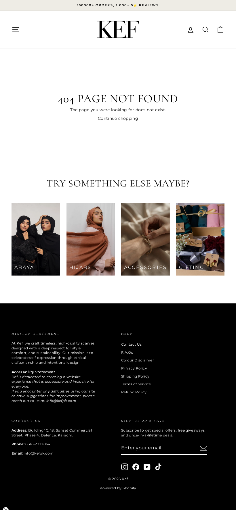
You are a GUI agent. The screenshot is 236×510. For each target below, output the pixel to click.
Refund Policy (134, 392)
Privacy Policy (134, 368)
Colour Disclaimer (137, 360)
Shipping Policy (135, 376)
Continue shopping (118, 118)
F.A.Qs (127, 352)
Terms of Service (136, 384)
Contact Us (131, 344)
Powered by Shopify (118, 488)
